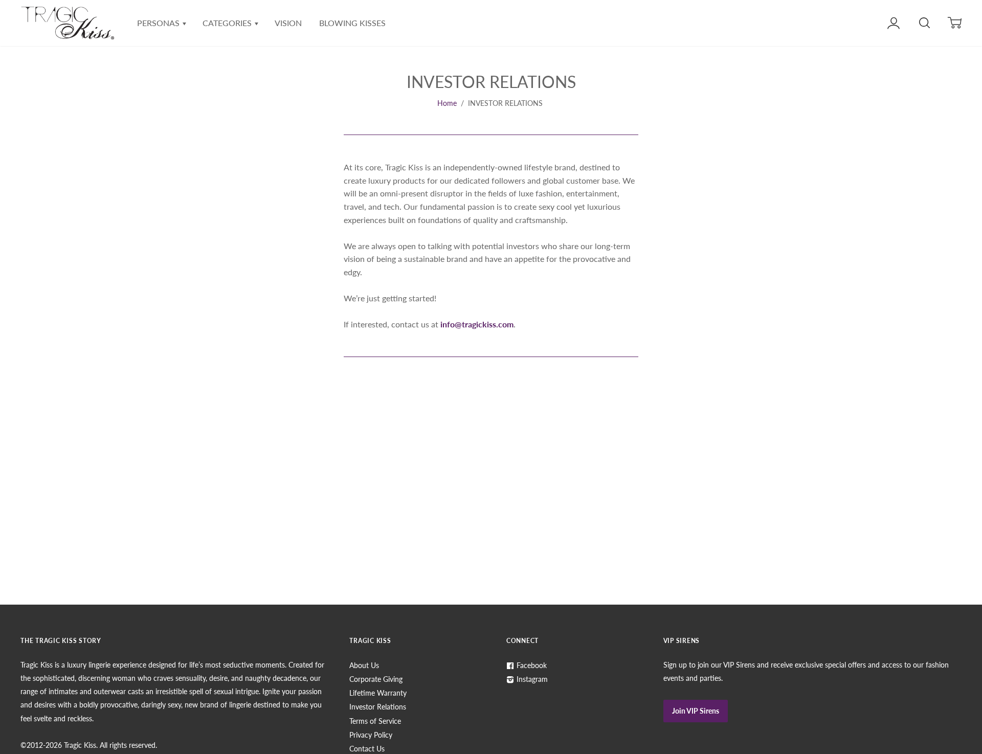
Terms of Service (375, 721)
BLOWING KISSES (352, 23)
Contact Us (367, 748)
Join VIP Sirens (695, 710)
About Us (364, 665)
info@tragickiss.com (477, 324)
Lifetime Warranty (378, 693)
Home (447, 103)
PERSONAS (159, 23)
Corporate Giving (376, 679)
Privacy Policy (370, 734)
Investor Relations (377, 706)
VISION (288, 23)
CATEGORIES (228, 23)
